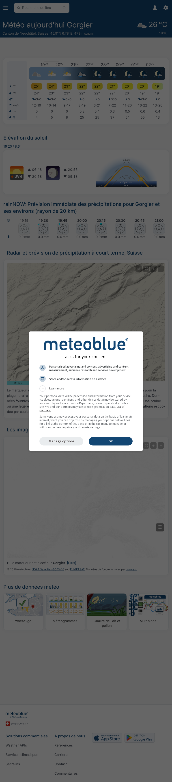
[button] (86, 388)
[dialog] (86, 391)
